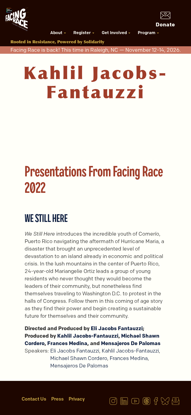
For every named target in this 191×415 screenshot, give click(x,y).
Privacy (77, 399)
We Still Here (46, 218)
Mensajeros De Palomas (130, 343)
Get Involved (115, 32)
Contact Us (34, 399)
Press (57, 399)
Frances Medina (67, 343)
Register (82, 32)
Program (147, 32)
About (56, 32)
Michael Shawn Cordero (78, 358)
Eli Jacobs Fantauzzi (117, 328)
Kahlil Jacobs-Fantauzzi (87, 336)
